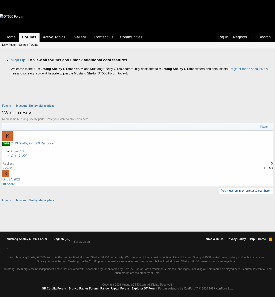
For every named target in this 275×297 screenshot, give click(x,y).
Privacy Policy (236, 239)
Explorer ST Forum (144, 288)
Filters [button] (264, 126)
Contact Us (103, 37)
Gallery (80, 37)
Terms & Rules (213, 239)
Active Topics (54, 37)
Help (252, 239)
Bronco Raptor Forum (83, 288)
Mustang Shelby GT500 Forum (26, 239)
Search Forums (28, 44)
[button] (68, 37)
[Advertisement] (137, 93)
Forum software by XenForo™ (195, 288)
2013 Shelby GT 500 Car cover (33, 143)
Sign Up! (19, 60)
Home (10, 37)
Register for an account (245, 69)
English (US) (61, 239)
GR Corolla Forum (54, 288)
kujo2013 (17, 151)
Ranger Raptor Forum (114, 288)
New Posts (9, 44)
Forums (29, 37)
